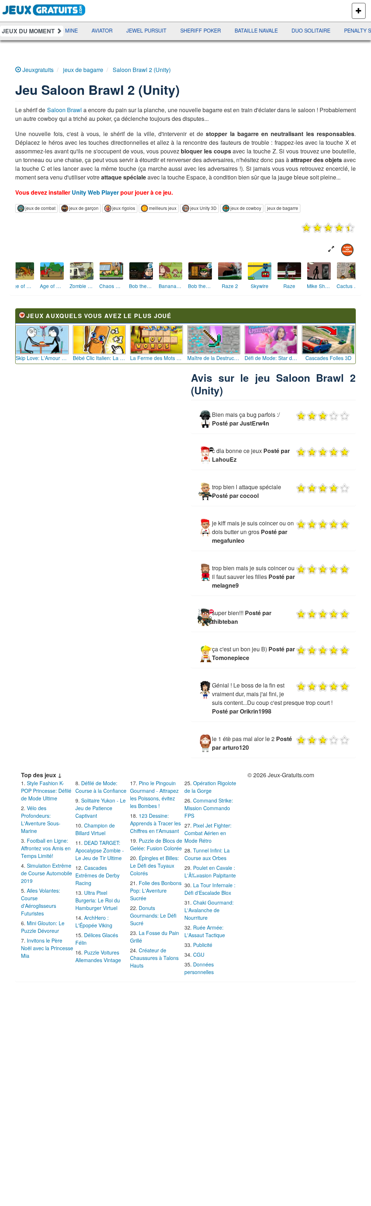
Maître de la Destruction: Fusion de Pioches (214, 357)
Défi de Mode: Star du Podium (271, 357)
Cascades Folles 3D (328, 357)
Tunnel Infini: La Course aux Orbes (207, 854)
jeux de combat (40, 208)
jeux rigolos (123, 208)
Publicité (202, 944)
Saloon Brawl (64, 110)
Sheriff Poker (183, 30)
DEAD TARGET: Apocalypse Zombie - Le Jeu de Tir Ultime (99, 850)
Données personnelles (199, 968)
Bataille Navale (238, 30)
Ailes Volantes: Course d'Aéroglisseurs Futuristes (40, 902)
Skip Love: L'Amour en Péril (42, 357)
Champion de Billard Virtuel (95, 829)
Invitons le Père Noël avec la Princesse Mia (47, 948)
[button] (331, 249)
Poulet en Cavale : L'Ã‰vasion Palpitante (210, 871)
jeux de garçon (84, 208)
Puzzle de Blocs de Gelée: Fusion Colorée (156, 844)
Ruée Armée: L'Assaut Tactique (204, 931)
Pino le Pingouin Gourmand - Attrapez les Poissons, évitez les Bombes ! (154, 794)
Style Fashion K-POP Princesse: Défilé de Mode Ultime (46, 790)
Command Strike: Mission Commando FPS (208, 808)
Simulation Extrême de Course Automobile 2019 (46, 873)
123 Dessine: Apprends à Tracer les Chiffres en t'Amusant (155, 823)
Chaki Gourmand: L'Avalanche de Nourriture (209, 910)
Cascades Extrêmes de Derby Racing (97, 875)
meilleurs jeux (162, 208)
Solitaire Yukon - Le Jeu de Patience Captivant (100, 808)
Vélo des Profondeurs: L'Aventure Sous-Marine (41, 819)
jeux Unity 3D (203, 208)
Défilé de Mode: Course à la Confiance (100, 786)
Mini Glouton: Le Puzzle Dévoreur (42, 926)
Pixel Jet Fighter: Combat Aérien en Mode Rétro (208, 833)
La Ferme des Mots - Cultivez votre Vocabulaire (156, 357)
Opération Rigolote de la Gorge (210, 786)
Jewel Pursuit (129, 30)
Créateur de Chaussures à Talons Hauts (154, 958)
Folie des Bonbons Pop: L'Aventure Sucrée (156, 890)
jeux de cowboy (245, 208)
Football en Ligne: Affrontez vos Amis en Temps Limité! (46, 848)
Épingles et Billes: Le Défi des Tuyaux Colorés (154, 865)
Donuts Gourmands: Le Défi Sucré (153, 915)
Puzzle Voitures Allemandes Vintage (98, 956)
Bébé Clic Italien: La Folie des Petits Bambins (99, 357)
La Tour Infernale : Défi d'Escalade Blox (209, 888)
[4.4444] (328, 227)
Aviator (84, 30)
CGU (198, 954)
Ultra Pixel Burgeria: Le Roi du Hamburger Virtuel (97, 900)
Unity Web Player (95, 192)
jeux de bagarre (282, 208)
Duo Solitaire (293, 30)
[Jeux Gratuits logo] (44, 9)
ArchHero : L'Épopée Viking (93, 921)
